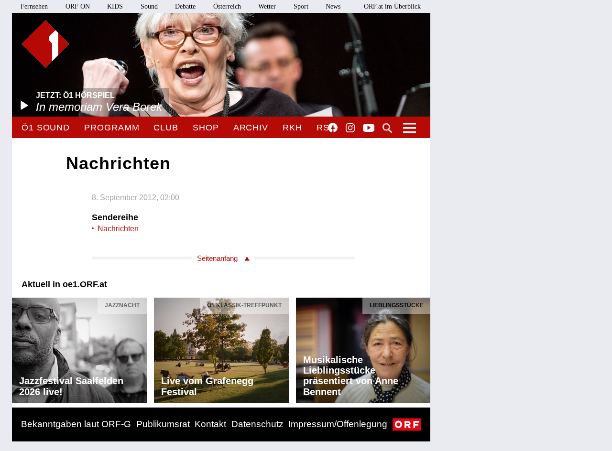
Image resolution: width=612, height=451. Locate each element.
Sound (149, 6)
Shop (206, 127)
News (333, 6)
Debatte (185, 6)
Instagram (350, 128)
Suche (387, 128)
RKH (292, 127)
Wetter (267, 6)
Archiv (250, 127)
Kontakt (210, 424)
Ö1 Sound (46, 127)
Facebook (333, 127)
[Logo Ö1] (45, 44)
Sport (301, 6)
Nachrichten (118, 229)
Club (165, 127)
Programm (111, 127)
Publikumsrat (163, 424)
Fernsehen (34, 6)
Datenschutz (257, 424)
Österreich (227, 6)
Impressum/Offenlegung (337, 424)
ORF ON (78, 6)
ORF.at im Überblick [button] (392, 6)
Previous (19, 347)
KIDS (115, 6)
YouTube (368, 128)
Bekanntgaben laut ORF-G (76, 424)
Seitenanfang (217, 258)
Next (422, 347)
